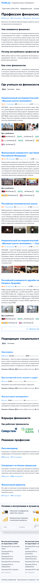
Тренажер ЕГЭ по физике (9, 569)
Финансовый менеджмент (14, 396)
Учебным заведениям (8, 580)
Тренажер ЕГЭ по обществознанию (7, 558)
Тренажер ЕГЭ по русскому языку (10, 548)
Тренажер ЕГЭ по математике (7, 553)
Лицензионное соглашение (26, 580)
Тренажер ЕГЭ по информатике (7, 566)
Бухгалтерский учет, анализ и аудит (19, 377)
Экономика (7, 352)
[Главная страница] (6, 3)
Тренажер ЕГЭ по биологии (10, 562)
